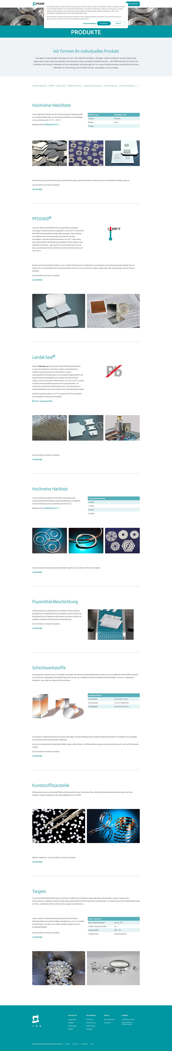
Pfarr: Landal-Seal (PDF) (43, 401)
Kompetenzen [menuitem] (72, 1019)
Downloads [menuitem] (107, 1022)
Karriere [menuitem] (125, 1015)
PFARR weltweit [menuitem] (90, 1026)
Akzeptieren (104, 23)
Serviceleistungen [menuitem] (109, 1019)
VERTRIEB (38, 189)
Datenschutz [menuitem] (84, 1044)
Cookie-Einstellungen (89, 23)
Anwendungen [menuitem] (72, 1026)
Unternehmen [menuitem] (91, 1015)
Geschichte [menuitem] (89, 1029)
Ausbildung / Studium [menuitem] (128, 1019)
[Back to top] (168, 1047)
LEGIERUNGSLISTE (50, 124)
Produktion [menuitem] (72, 1015)
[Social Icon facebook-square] (37, 1026)
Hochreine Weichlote (39, 86)
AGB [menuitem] (92, 1044)
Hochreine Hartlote (75, 86)
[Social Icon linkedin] (40, 1026)
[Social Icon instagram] (33, 1026)
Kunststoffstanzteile (127, 86)
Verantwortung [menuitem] (90, 1022)
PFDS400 (52, 86)
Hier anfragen (133, 3)
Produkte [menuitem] (71, 1022)
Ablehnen (118, 23)
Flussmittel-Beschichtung (92, 86)
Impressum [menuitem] (75, 1044)
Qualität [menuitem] (70, 1029)
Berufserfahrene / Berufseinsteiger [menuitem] (127, 1023)
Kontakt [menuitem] (67, 1044)
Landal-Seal (61, 86)
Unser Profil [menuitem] (89, 1019)
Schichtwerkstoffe (110, 86)
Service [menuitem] (106, 1015)
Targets (139, 86)
